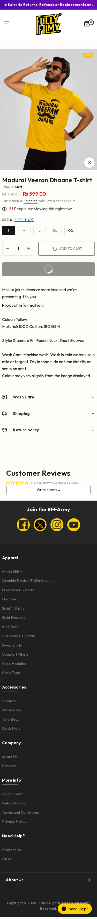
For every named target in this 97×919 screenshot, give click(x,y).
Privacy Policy (14, 821)
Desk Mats (11, 728)
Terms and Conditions (20, 812)
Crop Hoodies (14, 663)
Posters (9, 700)
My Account (12, 793)
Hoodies (9, 599)
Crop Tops (11, 672)
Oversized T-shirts (18, 589)
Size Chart (24, 220)
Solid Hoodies (13, 617)
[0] (86, 23)
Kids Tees (10, 626)
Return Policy (13, 803)
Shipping (31, 201)
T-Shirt (17, 187)
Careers (9, 765)
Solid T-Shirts (13, 608)
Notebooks (11, 709)
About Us (10, 756)
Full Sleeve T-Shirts (18, 635)
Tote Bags (10, 719)
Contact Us (11, 849)
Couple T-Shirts (15, 654)
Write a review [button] (49, 489)
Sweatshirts (12, 645)
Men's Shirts (12, 571)
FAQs (6, 858)
